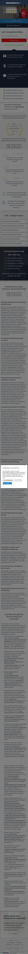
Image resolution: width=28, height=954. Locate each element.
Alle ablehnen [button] (18, 480)
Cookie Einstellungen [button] (8, 480)
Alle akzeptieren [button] (7, 483)
